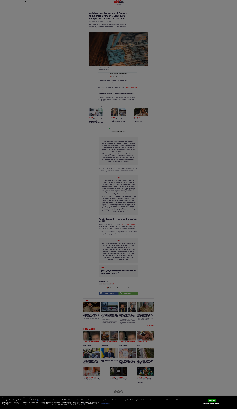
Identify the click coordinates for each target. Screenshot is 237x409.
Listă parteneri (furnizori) (105, 403)
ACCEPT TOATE (212, 400)
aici (83, 403)
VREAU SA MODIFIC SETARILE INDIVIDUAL (211, 403)
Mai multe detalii (37, 400)
